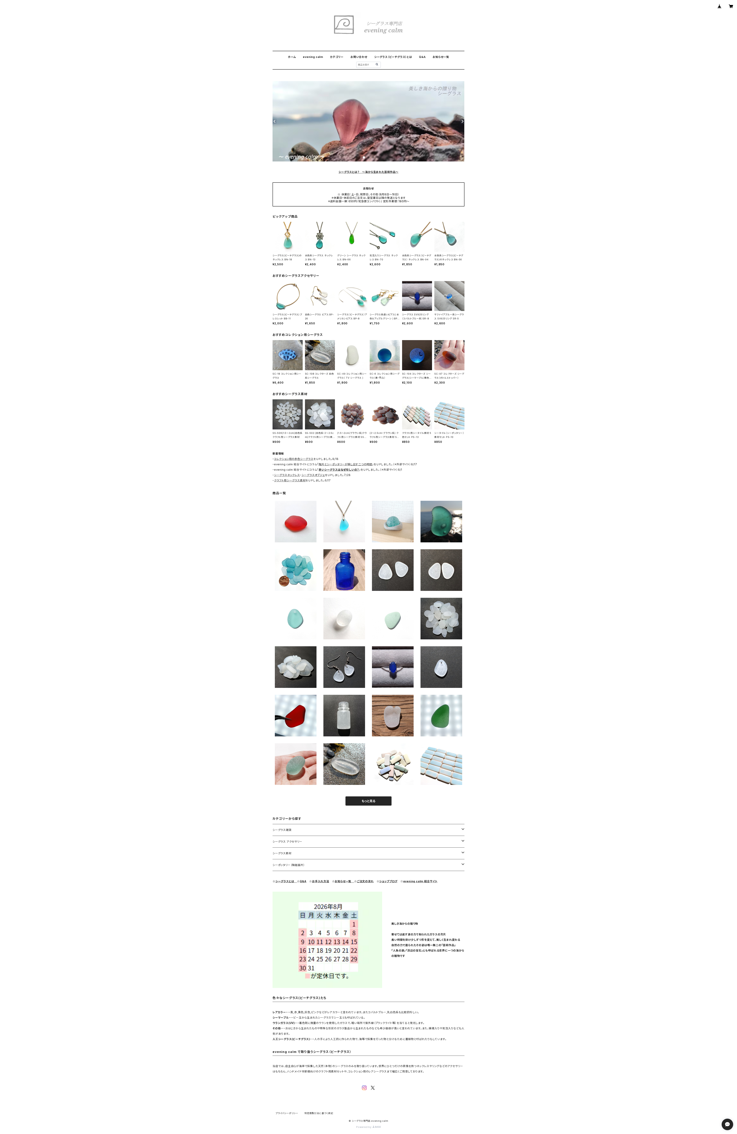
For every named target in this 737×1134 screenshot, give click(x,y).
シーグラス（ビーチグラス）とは (393, 56)
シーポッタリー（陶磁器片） (289, 865)
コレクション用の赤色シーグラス (293, 459)
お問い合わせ (358, 56)
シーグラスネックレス (287, 475)
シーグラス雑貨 (282, 829)
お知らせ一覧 (441, 56)
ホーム (292, 56)
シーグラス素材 (282, 853)
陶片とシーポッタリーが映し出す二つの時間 (345, 464)
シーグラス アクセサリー (287, 841)
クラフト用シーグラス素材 (290, 480)
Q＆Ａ (422, 56)
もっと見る (368, 801)
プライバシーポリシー (287, 1113)
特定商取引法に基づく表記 (318, 1113)
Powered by (364, 1127)
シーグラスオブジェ (313, 475)
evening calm (313, 56)
